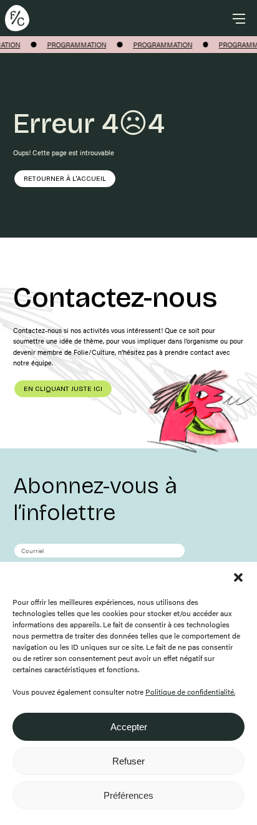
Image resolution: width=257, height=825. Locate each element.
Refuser (128, 761)
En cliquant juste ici (63, 389)
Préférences (128, 795)
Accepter (128, 726)
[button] (238, 577)
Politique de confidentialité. (190, 691)
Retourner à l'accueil (65, 179)
